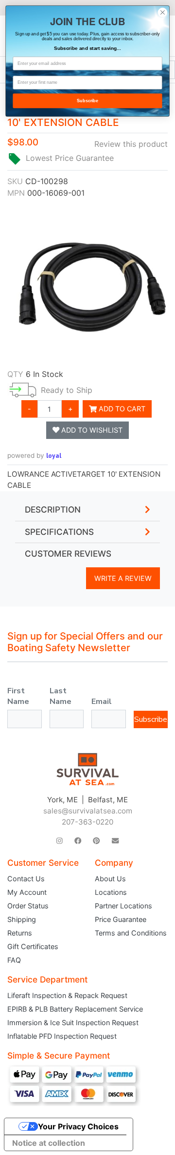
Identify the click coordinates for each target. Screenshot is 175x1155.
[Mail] (115, 841)
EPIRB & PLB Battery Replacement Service (75, 1009)
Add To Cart (121, 409)
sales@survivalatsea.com (87, 810)
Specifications (59, 532)
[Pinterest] (96, 841)
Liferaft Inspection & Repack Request (67, 995)
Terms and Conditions (131, 933)
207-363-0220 (87, 822)
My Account (27, 892)
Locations (111, 892)
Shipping (21, 919)
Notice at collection (48, 1143)
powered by (34, 455)
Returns (19, 933)
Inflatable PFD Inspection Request (62, 1036)
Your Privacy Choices (78, 1126)
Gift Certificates (32, 946)
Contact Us (26, 878)
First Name (18, 696)
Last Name (60, 696)
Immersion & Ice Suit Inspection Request (73, 1022)
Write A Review (123, 578)
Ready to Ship (66, 390)
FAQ (14, 960)
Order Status (28, 906)
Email (101, 701)
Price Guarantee (120, 919)
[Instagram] (60, 841)
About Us (110, 878)
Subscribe (150, 719)
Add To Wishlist (90, 430)
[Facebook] (78, 841)
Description (53, 510)
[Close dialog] (163, 12)
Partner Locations (123, 906)
